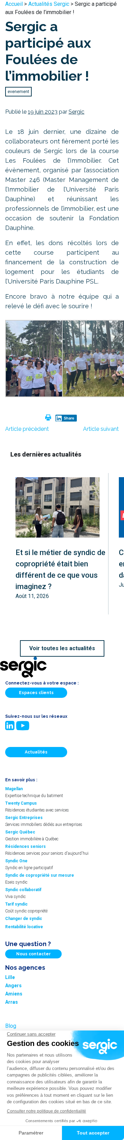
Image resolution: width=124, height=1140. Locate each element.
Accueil (14, 4)
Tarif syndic (16, 904)
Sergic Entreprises (24, 817)
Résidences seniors (25, 846)
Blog (10, 1026)
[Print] (48, 418)
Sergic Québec (20, 832)
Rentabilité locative (24, 926)
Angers (13, 985)
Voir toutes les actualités (62, 648)
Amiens (13, 994)
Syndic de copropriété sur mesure (39, 875)
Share (69, 418)
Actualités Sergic (48, 4)
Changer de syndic (23, 918)
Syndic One (16, 861)
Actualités (36, 752)
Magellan (14, 788)
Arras (11, 1002)
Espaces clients (36, 692)
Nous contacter (33, 954)
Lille (10, 977)
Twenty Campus (21, 803)
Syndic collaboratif (23, 889)
